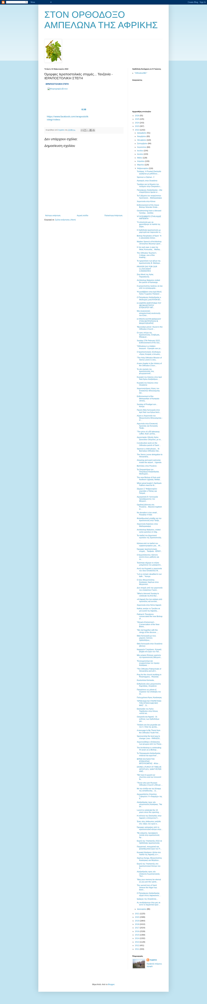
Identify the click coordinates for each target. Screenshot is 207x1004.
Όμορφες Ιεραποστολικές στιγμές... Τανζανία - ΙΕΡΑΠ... (149, 550)
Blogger (111, 984)
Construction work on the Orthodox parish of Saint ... (149, 444)
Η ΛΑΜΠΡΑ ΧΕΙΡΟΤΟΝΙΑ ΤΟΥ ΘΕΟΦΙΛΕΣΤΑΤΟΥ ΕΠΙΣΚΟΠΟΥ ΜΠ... (149, 305)
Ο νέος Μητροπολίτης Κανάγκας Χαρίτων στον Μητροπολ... (148, 582)
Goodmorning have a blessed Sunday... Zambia (149, 212)
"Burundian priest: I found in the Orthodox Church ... (150, 328)
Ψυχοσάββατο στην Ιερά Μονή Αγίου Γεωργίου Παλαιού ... (149, 293)
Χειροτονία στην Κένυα (146, 201)
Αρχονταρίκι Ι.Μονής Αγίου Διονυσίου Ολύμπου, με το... (149, 438)
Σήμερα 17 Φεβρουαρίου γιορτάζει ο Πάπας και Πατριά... (147, 491)
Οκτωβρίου (142, 140)
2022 (137, 130)
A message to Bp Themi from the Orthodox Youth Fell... (148, 731)
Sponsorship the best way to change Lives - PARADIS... (149, 737)
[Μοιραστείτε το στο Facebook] (90, 130)
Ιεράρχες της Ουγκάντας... (147, 899)
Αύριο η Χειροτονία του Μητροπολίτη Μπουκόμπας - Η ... (150, 418)
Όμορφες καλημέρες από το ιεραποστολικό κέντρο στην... (149, 828)
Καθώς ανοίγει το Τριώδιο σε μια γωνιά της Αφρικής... (148, 609)
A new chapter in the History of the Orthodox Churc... (149, 364)
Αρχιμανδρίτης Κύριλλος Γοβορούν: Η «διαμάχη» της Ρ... (149, 796)
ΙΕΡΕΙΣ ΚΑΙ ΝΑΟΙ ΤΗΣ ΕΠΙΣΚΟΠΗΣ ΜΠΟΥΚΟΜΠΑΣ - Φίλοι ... (148, 761)
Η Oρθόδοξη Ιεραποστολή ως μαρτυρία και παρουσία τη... (149, 231)
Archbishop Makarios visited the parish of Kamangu (148, 281)
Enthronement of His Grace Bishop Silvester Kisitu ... (148, 206)
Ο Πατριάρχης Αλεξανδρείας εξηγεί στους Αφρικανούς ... (149, 894)
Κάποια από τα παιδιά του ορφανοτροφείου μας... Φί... (149, 544)
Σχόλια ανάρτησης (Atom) (65, 220)
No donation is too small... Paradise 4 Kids (147, 514)
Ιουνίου (140, 154)
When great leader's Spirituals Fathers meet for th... (149, 484)
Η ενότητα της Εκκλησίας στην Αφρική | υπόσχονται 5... (149, 817)
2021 (137, 914)
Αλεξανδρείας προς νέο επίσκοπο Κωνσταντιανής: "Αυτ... (148, 874)
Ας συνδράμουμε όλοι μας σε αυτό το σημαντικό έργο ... (148, 904)
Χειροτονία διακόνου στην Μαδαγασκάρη (147, 525)
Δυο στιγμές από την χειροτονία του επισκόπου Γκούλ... (149, 589)
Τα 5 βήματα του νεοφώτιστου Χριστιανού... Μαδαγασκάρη (149, 197)
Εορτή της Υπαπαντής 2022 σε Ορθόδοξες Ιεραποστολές (149, 842)
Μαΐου (140, 158)
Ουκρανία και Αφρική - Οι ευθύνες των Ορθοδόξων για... (148, 719)
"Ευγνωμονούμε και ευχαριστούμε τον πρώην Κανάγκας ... (148, 663)
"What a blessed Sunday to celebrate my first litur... (148, 594)
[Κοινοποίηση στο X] (87, 130)
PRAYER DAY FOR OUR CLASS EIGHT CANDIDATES (147, 269)
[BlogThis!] (85, 130)
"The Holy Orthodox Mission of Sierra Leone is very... (149, 359)
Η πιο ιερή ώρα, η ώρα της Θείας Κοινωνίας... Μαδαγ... (149, 248)
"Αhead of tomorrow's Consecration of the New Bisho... (148, 624)
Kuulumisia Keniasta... (146, 680)
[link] (68, 100)
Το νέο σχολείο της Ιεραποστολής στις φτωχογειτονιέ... (145, 371)
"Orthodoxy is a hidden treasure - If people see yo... (149, 347)
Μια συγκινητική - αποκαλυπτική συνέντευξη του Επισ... (148, 313)
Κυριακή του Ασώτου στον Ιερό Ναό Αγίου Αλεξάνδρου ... (149, 378)
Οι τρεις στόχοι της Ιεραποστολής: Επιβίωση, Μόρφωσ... (148, 335)
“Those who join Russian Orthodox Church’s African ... (149, 784)
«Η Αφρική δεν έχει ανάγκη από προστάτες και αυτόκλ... (149, 600)
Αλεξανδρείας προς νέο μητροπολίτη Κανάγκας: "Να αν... (149, 804)
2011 (137, 949)
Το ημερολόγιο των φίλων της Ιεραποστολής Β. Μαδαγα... (149, 262)
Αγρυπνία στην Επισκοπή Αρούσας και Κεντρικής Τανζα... (147, 426)
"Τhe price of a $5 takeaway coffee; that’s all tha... (148, 433)
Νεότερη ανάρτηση (52, 215)
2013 (137, 942)
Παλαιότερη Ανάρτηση (113, 215)
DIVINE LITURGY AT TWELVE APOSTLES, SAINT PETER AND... (149, 769)
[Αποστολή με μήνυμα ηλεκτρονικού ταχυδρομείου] (82, 130)
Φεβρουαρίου (143, 168)
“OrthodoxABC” (141, 73)
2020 (137, 917)
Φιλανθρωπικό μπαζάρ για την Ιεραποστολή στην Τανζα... (149, 519)
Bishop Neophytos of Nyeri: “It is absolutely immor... (149, 237)
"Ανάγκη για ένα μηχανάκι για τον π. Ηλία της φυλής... (148, 726)
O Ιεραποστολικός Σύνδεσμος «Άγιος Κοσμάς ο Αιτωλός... (149, 353)
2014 (137, 938)
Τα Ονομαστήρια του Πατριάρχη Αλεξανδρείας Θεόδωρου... (148, 472)
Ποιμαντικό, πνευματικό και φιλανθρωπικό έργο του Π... (149, 848)
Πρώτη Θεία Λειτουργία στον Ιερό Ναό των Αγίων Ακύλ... (149, 411)
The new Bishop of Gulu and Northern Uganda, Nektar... (149, 478)
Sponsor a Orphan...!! (145, 177)
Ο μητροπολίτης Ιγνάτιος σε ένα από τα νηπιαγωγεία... (149, 287)
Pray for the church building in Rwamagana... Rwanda (149, 676)
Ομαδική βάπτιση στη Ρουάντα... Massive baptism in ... (149, 507)
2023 (137, 126)
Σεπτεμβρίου (142, 143)
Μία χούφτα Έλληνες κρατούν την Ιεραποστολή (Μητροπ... (149, 656)
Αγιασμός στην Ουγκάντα (147, 181)
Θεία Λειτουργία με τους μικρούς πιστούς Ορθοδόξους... (146, 638)
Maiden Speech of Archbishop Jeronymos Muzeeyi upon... (149, 243)
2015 (137, 935)
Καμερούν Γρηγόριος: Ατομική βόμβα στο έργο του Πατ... (149, 650)
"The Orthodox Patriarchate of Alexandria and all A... (149, 670)
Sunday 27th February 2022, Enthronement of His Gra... (149, 342)
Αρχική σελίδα (82, 215)
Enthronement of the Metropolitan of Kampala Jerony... (148, 398)
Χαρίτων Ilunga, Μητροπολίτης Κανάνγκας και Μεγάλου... (149, 859)
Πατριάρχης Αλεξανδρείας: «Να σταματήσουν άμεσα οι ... (149, 191)
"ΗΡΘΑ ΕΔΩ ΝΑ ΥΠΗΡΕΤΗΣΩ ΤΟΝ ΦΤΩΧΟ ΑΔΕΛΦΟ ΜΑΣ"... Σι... (149, 703)
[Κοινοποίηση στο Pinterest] (93, 130)
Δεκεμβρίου (142, 133)
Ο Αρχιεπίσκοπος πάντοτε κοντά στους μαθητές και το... (148, 557)
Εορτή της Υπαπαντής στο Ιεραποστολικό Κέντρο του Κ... (148, 866)
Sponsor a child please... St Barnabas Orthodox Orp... (148, 450)
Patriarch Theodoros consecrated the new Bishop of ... (149, 616)
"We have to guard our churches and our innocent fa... (149, 777)
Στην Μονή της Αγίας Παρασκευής (145, 275)
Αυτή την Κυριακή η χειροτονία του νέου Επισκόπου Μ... (149, 569)
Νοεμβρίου (142, 136)
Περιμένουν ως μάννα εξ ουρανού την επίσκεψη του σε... (149, 692)
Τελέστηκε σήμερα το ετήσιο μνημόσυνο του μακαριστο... (149, 564)
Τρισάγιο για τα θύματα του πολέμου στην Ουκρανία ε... (149, 185)
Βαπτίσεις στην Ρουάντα (147, 466)
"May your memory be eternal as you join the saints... (149, 880)
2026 (137, 116)
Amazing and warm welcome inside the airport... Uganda (149, 461)
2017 (137, 928)
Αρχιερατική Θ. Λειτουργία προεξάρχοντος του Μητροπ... (147, 499)
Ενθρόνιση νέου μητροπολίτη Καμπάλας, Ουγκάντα (149, 685)
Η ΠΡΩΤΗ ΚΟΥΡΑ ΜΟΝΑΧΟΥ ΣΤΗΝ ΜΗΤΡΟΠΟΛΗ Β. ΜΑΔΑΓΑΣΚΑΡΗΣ (149, 321)
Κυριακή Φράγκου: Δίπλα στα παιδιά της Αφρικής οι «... (149, 853)
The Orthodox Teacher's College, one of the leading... (146, 255)
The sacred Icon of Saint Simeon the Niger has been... (147, 887)
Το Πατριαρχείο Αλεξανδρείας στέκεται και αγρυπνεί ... (148, 754)
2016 (137, 931)
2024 (137, 123)
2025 (137, 119)
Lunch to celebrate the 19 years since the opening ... (149, 811)
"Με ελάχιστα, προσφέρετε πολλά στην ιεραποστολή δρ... (148, 835)
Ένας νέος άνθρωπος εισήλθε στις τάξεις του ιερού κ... (149, 822)
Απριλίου (141, 161)
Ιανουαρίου (142, 909)
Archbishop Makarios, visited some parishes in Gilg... (148, 531)
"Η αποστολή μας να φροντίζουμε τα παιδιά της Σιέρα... (148, 224)
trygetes (153, 960)
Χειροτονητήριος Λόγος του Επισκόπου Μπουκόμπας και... (148, 390)
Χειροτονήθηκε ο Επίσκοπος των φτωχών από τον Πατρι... (150, 743)
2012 (137, 945)
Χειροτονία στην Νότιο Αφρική (149, 605)
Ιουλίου (140, 151)
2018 (137, 924)
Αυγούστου (142, 147)
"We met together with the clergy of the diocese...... (148, 631)
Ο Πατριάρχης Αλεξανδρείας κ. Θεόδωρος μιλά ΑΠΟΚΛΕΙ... (149, 298)
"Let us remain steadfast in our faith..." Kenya (149, 575)
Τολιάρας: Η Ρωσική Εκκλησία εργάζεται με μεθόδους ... (149, 172)
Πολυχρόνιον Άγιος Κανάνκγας (149, 697)
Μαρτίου (141, 165)
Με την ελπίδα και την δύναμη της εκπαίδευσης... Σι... (149, 790)
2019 (137, 921)
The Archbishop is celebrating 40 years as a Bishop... (149, 749)
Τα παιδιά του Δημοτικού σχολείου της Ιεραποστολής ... (149, 537)
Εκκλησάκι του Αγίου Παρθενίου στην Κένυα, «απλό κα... (147, 711)
